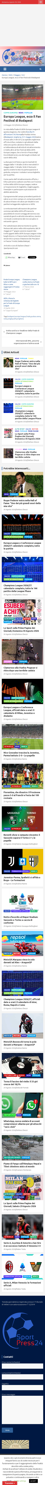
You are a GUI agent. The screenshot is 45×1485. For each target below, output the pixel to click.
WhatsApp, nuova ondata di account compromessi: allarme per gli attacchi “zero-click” (22, 1124)
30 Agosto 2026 (21, 372)
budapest (11, 316)
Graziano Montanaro (23, 1170)
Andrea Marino (21, 759)
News (21, 113)
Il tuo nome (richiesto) (11, 1362)
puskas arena (36, 316)
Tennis (30, 358)
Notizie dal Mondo (12, 1157)
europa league (20, 316)
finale (28, 316)
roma (5, 319)
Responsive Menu (40, 2)
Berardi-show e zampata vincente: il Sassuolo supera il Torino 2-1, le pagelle (22, 838)
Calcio (18, 379)
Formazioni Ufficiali (20, 871)
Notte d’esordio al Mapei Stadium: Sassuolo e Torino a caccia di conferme (21, 920)
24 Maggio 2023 (10, 125)
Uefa (15, 319)
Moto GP (8, 953)
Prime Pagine (33, 431)
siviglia (10, 319)
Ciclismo (18, 449)
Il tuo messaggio (8, 1394)
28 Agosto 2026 (9, 1249)
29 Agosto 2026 (21, 460)
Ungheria (20, 319)
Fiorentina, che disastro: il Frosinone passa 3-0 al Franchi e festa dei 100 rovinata (22, 795)
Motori (35, 429)
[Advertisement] (22, 25)
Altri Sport (20, 429)
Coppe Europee (11, 113)
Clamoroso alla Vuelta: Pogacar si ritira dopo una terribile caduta (27, 454)
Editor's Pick (9, 1115)
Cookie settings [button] (20, 1481)
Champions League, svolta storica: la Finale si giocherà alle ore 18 (31, 282)
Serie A (24, 746)
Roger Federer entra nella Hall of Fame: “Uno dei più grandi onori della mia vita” (27, 365)
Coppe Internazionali (24, 381)
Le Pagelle (8, 746)
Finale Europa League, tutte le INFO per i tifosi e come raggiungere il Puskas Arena (12, 284)
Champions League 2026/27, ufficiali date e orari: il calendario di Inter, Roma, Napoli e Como (22, 1002)
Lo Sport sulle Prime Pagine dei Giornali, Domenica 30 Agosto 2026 (27, 436)
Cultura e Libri (10, 1075)
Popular (28, 113)
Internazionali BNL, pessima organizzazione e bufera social (26, 342)
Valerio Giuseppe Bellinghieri (27, 844)
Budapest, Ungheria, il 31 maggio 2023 (20, 137)
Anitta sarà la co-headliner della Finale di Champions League (22, 332)
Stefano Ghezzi (22, 125)
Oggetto (5, 1384)
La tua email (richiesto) (11, 1373)
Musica (21, 1075)
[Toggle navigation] (5, 69)
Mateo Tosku (21, 1249)
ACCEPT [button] (33, 1481)
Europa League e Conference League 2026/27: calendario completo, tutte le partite (27, 390)
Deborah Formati (22, 1088)
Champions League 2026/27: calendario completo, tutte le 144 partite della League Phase (28, 415)
